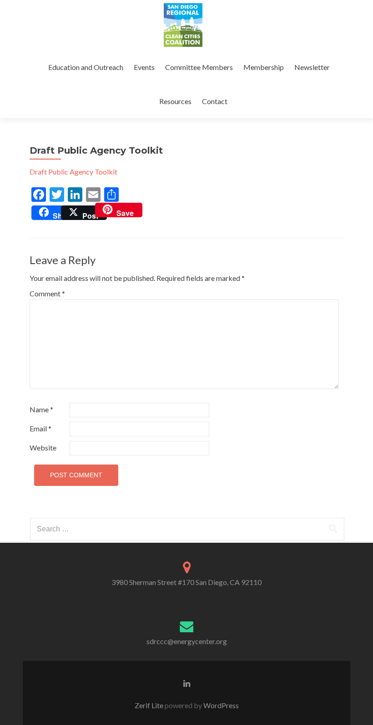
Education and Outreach (85, 67)
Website (43, 447)
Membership (263, 67)
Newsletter (312, 67)
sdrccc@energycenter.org (186, 641)
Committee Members (199, 67)
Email (40, 428)
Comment (47, 293)
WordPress (220, 705)
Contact (214, 101)
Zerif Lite (150, 705)
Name (41, 409)
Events (144, 67)
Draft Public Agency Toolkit (73, 171)
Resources (175, 101)
